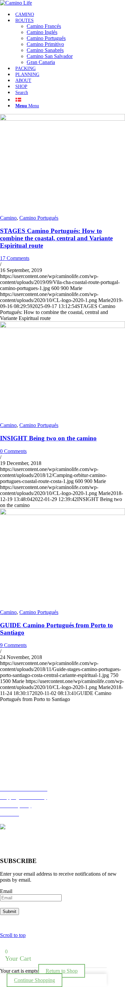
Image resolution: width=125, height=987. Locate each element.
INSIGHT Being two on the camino (48, 438)
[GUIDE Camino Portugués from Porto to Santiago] (62, 513)
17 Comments (14, 258)
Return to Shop (62, 971)
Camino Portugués (38, 218)
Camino (8, 218)
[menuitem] (69, 14)
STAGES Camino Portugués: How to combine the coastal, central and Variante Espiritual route (56, 238)
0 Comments (13, 451)
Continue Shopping (34, 980)
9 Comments (13, 645)
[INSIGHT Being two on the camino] (62, 326)
